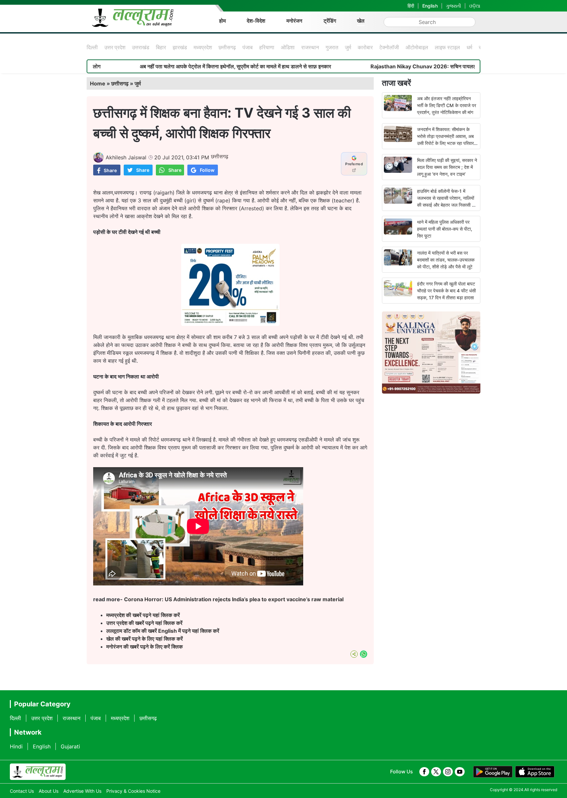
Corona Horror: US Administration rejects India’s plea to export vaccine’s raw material (234, 599)
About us (48, 791)
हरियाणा (266, 47)
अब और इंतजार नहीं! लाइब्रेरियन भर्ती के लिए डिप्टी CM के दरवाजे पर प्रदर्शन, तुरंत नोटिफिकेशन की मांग (446, 105)
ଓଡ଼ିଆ (474, 6)
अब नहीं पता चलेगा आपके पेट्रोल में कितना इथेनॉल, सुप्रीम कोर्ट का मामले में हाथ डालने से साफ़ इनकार (206, 66)
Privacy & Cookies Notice (133, 791)
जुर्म (348, 47)
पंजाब (247, 47)
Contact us (22, 791)
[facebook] (424, 771)
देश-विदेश (256, 20)
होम (222, 20)
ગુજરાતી (453, 6)
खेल (361, 20)
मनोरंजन (294, 20)
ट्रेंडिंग (330, 20)
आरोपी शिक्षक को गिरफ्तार (213, 208)
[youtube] (459, 771)
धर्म (469, 47)
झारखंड (180, 47)
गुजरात (332, 47)
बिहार (161, 47)
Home (97, 83)
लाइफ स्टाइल (447, 47)
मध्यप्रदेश (203, 47)
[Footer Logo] (38, 772)
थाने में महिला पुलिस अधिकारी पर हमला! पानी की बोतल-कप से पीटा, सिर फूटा (444, 229)
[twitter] (436, 771)
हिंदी (411, 6)
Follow (207, 170)
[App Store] (535, 772)
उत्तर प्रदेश (114, 47)
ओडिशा (288, 47)
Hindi (16, 746)
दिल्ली (92, 47)
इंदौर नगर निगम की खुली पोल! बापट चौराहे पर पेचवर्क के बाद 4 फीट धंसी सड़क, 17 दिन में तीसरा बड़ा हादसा (446, 290)
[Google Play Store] (493, 772)
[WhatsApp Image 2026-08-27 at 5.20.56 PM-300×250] (230, 324)
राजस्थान (310, 47)
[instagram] (448, 771)
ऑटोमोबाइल (417, 47)
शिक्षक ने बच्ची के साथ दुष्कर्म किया (197, 345)
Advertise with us (82, 791)
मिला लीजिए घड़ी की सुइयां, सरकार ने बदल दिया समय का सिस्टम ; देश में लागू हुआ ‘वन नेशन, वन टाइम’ (447, 167)
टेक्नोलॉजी (389, 47)
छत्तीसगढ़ (227, 47)
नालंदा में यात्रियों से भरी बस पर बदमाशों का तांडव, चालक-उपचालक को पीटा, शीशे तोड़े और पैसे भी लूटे (445, 259)
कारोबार (365, 47)
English (430, 6)
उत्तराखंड (140, 47)
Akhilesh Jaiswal (126, 157)
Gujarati (70, 746)
